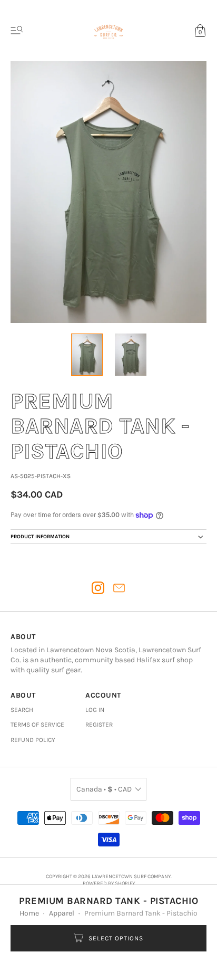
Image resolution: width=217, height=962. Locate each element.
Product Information (40, 537)
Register (99, 724)
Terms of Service (37, 724)
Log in (94, 709)
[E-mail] (119, 588)
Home (29, 913)
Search (22, 709)
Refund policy (33, 740)
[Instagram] (98, 588)
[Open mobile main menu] (17, 30)
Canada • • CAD (104, 789)
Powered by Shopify (109, 883)
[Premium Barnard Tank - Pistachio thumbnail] (87, 355)
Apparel (61, 913)
